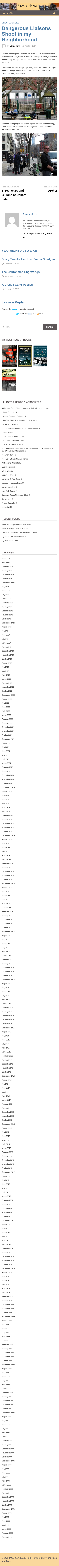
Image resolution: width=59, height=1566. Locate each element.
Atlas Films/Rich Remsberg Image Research (19, 420)
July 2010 (5, 1276)
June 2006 (6, 1473)
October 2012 (7, 1168)
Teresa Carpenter (8, 503)
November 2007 (8, 1405)
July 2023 (5, 667)
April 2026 (6, 563)
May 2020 (5, 803)
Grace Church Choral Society (13, 436)
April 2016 (6, 1000)
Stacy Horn (15, 46)
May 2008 (5, 1381)
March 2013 (6, 1148)
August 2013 (7, 1128)
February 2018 (7, 912)
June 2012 (6, 1184)
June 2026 (6, 559)
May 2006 (5, 1477)
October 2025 (7, 579)
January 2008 (7, 1397)
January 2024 (7, 647)
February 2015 (7, 1056)
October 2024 (7, 619)
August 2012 (7, 1176)
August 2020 (7, 791)
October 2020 (7, 783)
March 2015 (6, 1052)
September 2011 (8, 1220)
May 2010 (5, 1284)
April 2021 (6, 759)
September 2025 (8, 583)
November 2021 (8, 731)
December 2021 (8, 727)
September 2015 (8, 1028)
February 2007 (7, 1441)
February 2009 (7, 1345)
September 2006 (8, 1461)
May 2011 (5, 1236)
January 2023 (7, 683)
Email (34, 314)
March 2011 (6, 1244)
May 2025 (5, 595)
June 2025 (6, 591)
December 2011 (8, 1208)
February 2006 (7, 1489)
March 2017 (6, 956)
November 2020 (8, 779)
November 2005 (8, 1501)
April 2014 (6, 1096)
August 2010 (7, 1272)
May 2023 (5, 671)
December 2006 (8, 1449)
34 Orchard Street (8, 408)
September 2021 (8, 739)
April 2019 (6, 855)
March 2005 (6, 1529)
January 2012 (7, 1204)
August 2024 (7, 627)
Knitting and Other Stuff (11, 463)
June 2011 (6, 1232)
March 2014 (6, 1100)
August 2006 (7, 1465)
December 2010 (8, 1256)
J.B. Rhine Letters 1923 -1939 (13, 448)
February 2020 (7, 815)
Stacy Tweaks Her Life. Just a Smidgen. (29, 259)
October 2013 (7, 1120)
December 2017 (8, 920)
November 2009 (8, 1309)
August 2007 (7, 1417)
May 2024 (5, 639)
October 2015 (7, 1024)
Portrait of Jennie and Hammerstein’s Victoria (19, 533)
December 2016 (8, 968)
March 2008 (6, 1389)
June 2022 (6, 707)
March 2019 (6, 859)
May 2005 (5, 1525)
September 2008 (8, 1365)
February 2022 (7, 719)
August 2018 (7, 888)
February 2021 (7, 767)
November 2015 (8, 1020)
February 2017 (7, 960)
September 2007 (8, 1413)
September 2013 (8, 1124)
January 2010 (7, 1301)
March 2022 (6, 715)
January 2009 (7, 1349)
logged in (15, 309)
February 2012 (7, 1200)
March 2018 (6, 908)
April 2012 (6, 1192)
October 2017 (7, 928)
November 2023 (8, 655)
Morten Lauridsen (8, 487)
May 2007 (5, 1429)
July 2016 (5, 988)
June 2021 (6, 751)
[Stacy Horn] (29, 6)
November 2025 (8, 575)
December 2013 (8, 1112)
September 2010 (8, 1268)
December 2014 (8, 1064)
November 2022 (8, 687)
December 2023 (8, 651)
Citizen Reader (7, 432)
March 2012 (6, 1196)
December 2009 (8, 1305)
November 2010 (8, 1260)
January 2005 (7, 1537)
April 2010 (6, 1288)
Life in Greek (7, 471)
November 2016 (8, 972)
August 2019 (7, 839)
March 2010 (6, 1292)
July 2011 (5, 1228)
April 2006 (6, 1481)
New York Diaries (8, 491)
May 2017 (5, 948)
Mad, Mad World (8, 475)
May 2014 (5, 1092)
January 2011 (7, 1252)
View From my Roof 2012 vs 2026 (15, 529)
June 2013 (6, 1136)
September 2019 (8, 835)
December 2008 (8, 1353)
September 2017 (8, 932)
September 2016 (8, 980)
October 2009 (7, 1313)
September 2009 (8, 1317)
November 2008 (8, 1357)
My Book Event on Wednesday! (14, 537)
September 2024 (8, 623)
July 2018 (5, 892)
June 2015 (6, 1040)
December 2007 (8, 1401)
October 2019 (7, 831)
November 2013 (8, 1116)
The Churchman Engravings (21, 272)
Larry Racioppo (8, 467)
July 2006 (5, 1469)
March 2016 (6, 1004)
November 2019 (8, 827)
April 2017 (6, 952)
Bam (8, 1561)
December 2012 (8, 1160)
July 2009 (5, 1325)
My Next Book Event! (10, 541)
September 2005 (8, 1509)
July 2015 (5, 1036)
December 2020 (8, 775)
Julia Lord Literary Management (14, 459)
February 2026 (7, 567)
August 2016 (7, 984)
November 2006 (8, 1453)
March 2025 (6, 599)
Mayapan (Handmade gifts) (12, 483)
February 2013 (7, 1152)
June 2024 (6, 635)
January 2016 (7, 1012)
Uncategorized (10, 23)
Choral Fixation (8, 428)
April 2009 (6, 1337)
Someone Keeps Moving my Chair (15, 495)
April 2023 (6, 675)
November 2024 (8, 615)
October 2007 (7, 1409)
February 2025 (7, 603)
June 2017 (6, 944)
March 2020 (6, 811)
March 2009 (6, 1341)
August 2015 (7, 1032)
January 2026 (7, 571)
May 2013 (5, 1140)
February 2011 (7, 1248)
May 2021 (5, 755)
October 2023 (7, 659)
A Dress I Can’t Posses (17, 284)
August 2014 (7, 1080)
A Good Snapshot (8, 412)
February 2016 (7, 1008)
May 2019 (5, 851)
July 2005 (5, 1517)
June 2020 (6, 799)
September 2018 (8, 884)
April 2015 (6, 1048)
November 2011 (8, 1212)
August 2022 (7, 699)
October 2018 (7, 880)
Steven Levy (6, 499)
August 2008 (7, 1369)
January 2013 (7, 1156)
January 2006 (7, 1493)
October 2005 (7, 1505)
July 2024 (5, 631)
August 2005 (7, 1513)
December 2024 (8, 611)
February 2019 (7, 863)
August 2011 (6, 1224)
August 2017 (7, 936)
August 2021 (7, 743)
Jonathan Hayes (8, 455)
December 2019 (8, 823)
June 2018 (6, 896)
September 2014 (8, 1076)
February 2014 (7, 1104)
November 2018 (8, 876)
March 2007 (6, 1437)
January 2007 (7, 1445)
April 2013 (6, 1144)
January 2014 (7, 1108)
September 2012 (8, 1172)
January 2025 (7, 607)
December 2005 (8, 1497)
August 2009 (7, 1321)
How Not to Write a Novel (11, 444)
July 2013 (5, 1132)
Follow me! (23, 314)
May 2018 (5, 900)
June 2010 (6, 1280)
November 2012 (8, 1164)
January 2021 (7, 771)
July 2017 (5, 940)
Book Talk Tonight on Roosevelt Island (16, 525)
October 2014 (7, 1072)
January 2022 (7, 723)
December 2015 (8, 1016)
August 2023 (7, 663)
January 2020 (7, 819)
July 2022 (5, 703)
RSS (41, 314)
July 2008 (5, 1373)
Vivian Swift (6, 507)
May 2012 (5, 1188)
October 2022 (7, 691)
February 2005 (7, 1533)
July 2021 (5, 747)
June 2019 (6, 847)
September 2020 (8, 787)
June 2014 (6, 1088)
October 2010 (7, 1264)
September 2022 (8, 695)
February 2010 (7, 1297)
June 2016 (6, 992)
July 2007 (5, 1421)
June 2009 (6, 1329)
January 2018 (7, 916)
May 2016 (5, 996)
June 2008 (6, 1377)
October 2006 (7, 1457)
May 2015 (5, 1044)
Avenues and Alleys (9, 424)
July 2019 (5, 843)
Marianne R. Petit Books (11, 479)
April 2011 (6, 1240)
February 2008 (7, 1393)
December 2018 (8, 871)
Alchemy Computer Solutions (13, 416)
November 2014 (8, 1068)
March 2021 (6, 763)
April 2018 (6, 904)
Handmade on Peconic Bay (12, 440)
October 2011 (7, 1216)
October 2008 (7, 1361)
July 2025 (5, 587)
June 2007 (6, 1425)
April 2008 (6, 1385)
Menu (10, 13)
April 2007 (6, 1433)
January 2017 (7, 964)
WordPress (51, 1558)
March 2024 (6, 643)
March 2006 (6, 1485)
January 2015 (7, 1060)
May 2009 (5, 1333)
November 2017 (8, 924)
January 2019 (7, 867)
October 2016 (7, 976)
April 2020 (6, 807)
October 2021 (7, 735)
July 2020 (5, 795)
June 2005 (6, 1521)
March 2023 (6, 679)
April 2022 (6, 711)
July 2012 (5, 1180)
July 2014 (5, 1084)
